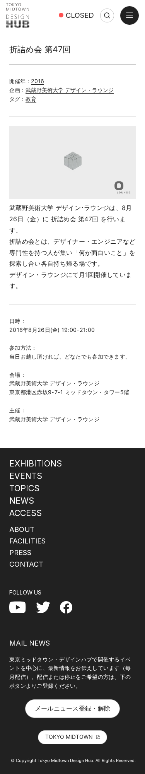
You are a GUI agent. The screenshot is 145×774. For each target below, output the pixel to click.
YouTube (21, 607)
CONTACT (26, 564)
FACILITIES (27, 541)
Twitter (46, 607)
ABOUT (21, 529)
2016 (37, 81)
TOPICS (24, 488)
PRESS (20, 552)
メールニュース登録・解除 (73, 708)
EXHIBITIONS (35, 463)
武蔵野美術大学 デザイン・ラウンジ (70, 90)
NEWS (21, 500)
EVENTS (25, 476)
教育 (31, 99)
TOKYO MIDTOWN (69, 736)
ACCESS (25, 513)
